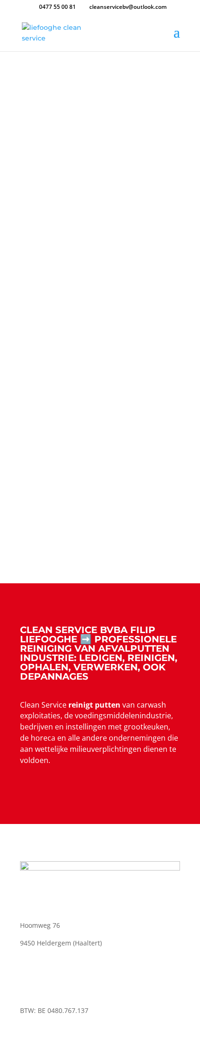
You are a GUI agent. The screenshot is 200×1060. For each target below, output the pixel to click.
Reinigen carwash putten (100, 530)
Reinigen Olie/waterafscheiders (100, 432)
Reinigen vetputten (100, 335)
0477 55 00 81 (57, 7)
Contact (65, 111)
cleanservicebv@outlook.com (75, 992)
